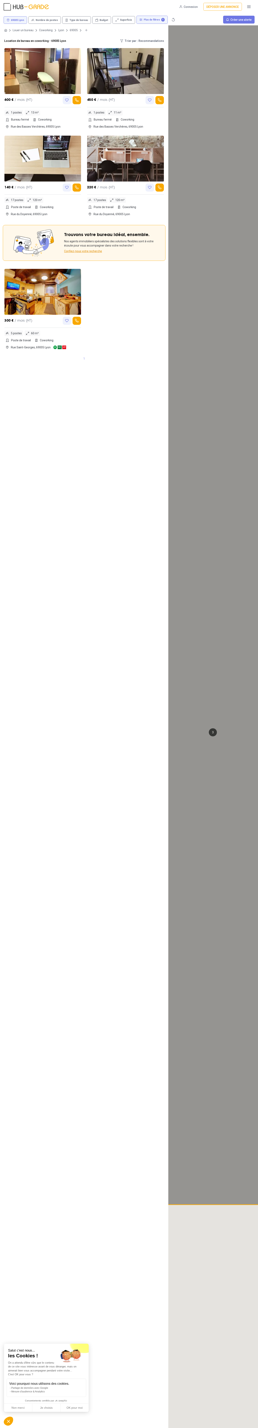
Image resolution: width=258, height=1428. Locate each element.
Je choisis (46, 1407)
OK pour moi (75, 1407)
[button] (213, 732)
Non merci (18, 1407)
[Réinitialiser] (173, 19)
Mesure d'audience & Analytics (28, 1391)
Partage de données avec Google (29, 1388)
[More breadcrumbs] (86, 30)
